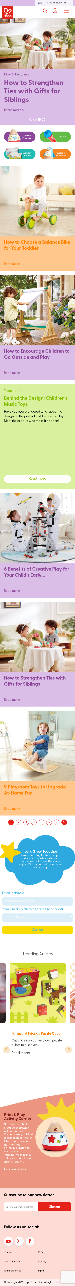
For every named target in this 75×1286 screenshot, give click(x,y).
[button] (54, 3)
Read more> (21, 1053)
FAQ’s (40, 1252)
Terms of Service (12, 1271)
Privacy (42, 1262)
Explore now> (15, 1169)
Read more (37, 261)
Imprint (41, 1271)
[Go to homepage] (7, 13)
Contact (8, 1252)
